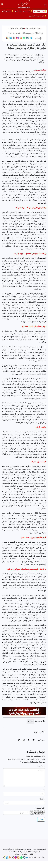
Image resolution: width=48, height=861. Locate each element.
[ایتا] (21, 39)
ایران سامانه (19, 854)
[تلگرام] (31, 39)
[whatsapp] (19, 740)
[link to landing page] (24, 4)
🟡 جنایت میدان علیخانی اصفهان (37, 16)
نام (43, 790)
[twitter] (34, 740)
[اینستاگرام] (17, 39)
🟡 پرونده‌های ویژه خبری (40, 11)
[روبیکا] (7, 39)
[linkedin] (24, 740)
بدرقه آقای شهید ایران (32, 28)
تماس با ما (37, 857)
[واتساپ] (24, 39)
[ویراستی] (10, 39)
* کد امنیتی (39, 808)
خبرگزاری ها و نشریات (16, 28)
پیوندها (42, 857)
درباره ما (31, 857)
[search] (2, 4)
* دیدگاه (40, 766)
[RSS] (10, 858)
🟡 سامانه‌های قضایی (7, 11)
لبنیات (30, 721)
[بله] (27, 39)
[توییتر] (14, 39)
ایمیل (42, 799)
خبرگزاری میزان (40, 70)
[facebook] (28, 740)
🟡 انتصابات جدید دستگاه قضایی (23, 11)
